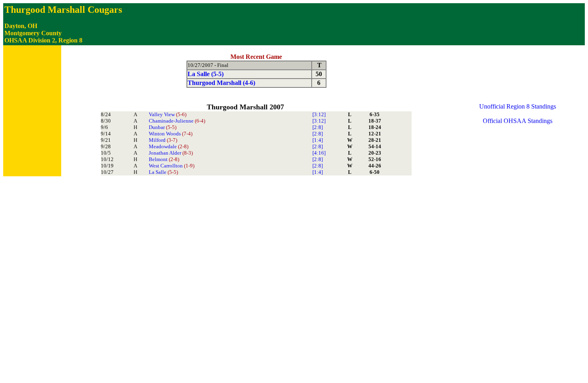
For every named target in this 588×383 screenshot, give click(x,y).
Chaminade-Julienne (177, 121)
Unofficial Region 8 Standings (517, 106)
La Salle (163, 172)
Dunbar (162, 127)
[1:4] (317, 140)
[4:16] (319, 153)
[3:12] (319, 114)
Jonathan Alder (171, 153)
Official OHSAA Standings (517, 120)
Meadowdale (168, 146)
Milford (163, 140)
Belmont (164, 159)
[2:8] (317, 127)
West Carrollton (171, 166)
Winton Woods (170, 134)
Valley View (167, 114)
